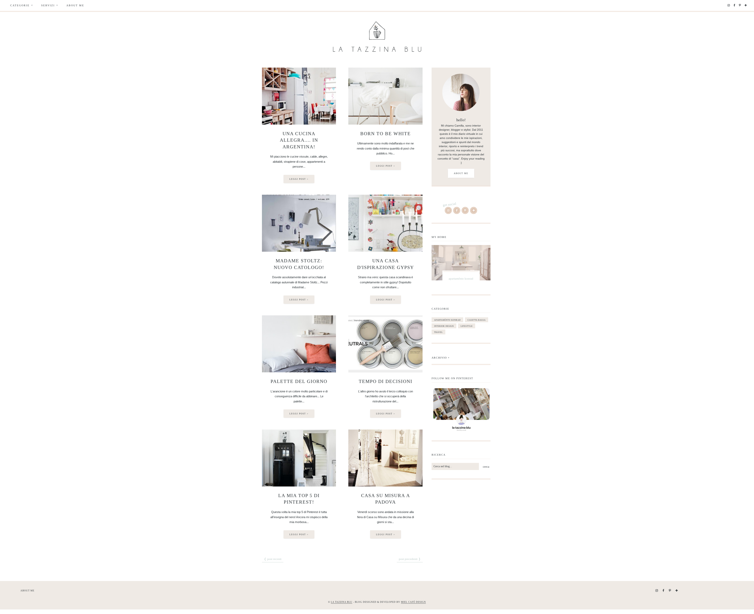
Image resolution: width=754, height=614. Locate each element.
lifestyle (467, 326)
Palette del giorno (299, 381)
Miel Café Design (413, 602)
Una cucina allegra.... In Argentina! (299, 140)
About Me (75, 5)
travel (438, 332)
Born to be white (385, 133)
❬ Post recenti (272, 559)
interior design (444, 326)
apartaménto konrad (447, 320)
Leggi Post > (298, 179)
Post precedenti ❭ (410, 559)
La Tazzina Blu (341, 602)
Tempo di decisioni (385, 381)
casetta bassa (477, 320)
